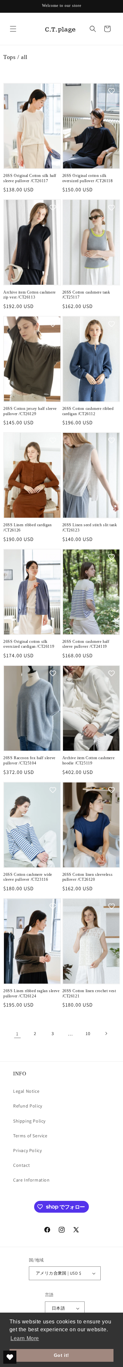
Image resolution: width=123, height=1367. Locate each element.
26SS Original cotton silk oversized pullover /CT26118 (87, 178)
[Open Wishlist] (9, 1357)
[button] (13, 29)
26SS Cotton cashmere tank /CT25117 (86, 295)
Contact (21, 1165)
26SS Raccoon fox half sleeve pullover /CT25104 (29, 760)
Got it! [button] (61, 1355)
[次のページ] (106, 1033)
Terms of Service (30, 1136)
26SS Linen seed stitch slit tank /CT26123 (89, 527)
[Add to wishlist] (52, 91)
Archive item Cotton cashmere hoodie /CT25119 (88, 760)
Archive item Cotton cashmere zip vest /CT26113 (29, 295)
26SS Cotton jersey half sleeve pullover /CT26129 (30, 411)
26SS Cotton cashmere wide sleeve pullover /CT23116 (27, 877)
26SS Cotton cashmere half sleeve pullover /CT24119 (86, 644)
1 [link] (17, 1033)
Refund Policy (27, 1106)
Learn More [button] (24, 1338)
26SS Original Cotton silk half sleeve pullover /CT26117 (29, 178)
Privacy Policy (27, 1150)
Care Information (31, 1180)
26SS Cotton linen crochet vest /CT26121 (89, 993)
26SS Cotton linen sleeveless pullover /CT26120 (87, 877)
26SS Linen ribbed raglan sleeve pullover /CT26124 (31, 993)
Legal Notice (26, 1091)
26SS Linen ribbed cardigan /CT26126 (27, 527)
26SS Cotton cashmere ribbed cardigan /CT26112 (88, 411)
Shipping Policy (29, 1121)
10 (88, 1033)
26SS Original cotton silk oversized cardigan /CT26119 (28, 644)
